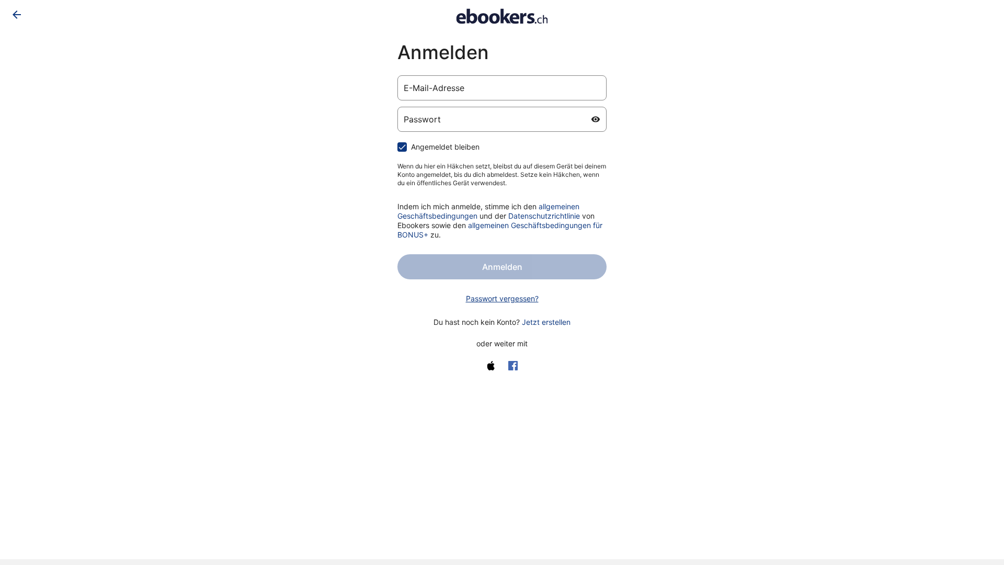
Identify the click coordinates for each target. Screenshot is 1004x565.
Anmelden (502, 267)
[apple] (491, 365)
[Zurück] (16, 14)
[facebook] (513, 365)
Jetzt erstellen (546, 322)
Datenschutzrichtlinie (544, 215)
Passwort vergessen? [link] (502, 298)
